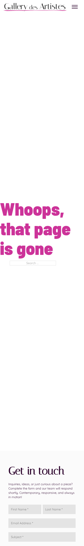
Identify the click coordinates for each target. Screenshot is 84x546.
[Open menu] (74, 7)
